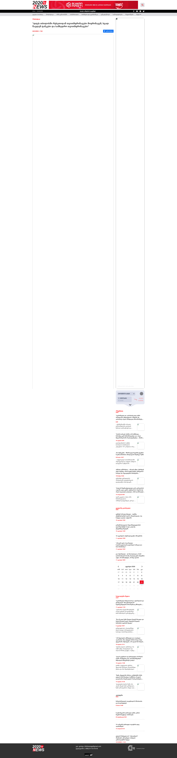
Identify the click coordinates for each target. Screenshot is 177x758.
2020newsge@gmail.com (92, 746)
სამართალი (74, 14)
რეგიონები (129, 14)
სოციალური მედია (123, 596)
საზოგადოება (118, 14)
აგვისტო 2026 (130, 566)
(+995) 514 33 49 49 (91, 748)
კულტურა (119, 695)
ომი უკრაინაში (62, 14)
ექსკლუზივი (105, 14)
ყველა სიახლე (37, 14)
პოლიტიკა (50, 14)
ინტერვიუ (119, 411)
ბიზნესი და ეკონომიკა (90, 14)
